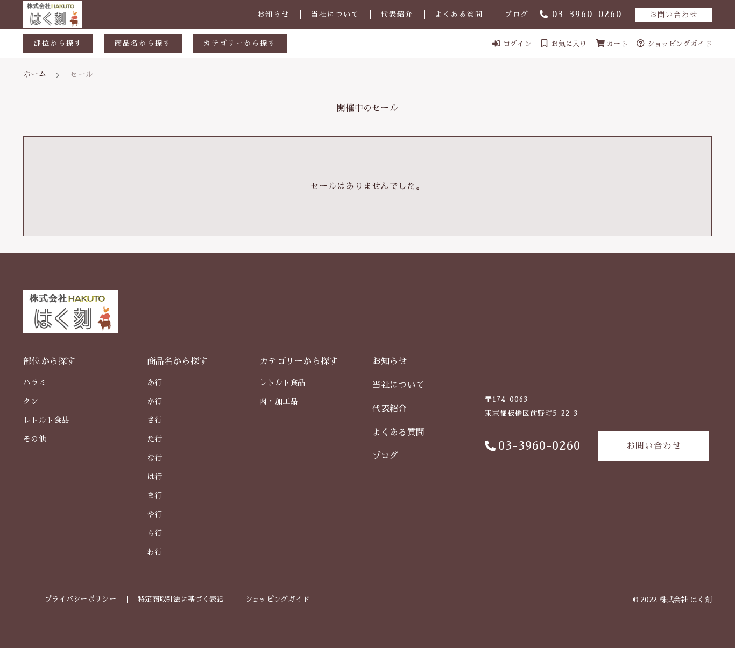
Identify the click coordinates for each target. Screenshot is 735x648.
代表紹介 (397, 14)
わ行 (154, 552)
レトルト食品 (46, 420)
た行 (154, 439)
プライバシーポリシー (80, 599)
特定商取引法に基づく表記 (181, 599)
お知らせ (273, 14)
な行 (154, 458)
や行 (154, 514)
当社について (335, 14)
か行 (154, 401)
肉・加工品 (278, 401)
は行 (154, 476)
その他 (34, 439)
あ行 (154, 382)
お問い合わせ (673, 14)
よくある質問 (459, 14)
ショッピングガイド (277, 599)
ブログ (517, 14)
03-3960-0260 (587, 14)
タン (31, 401)
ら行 (154, 533)
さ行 (154, 420)
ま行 (154, 495)
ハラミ (34, 382)
